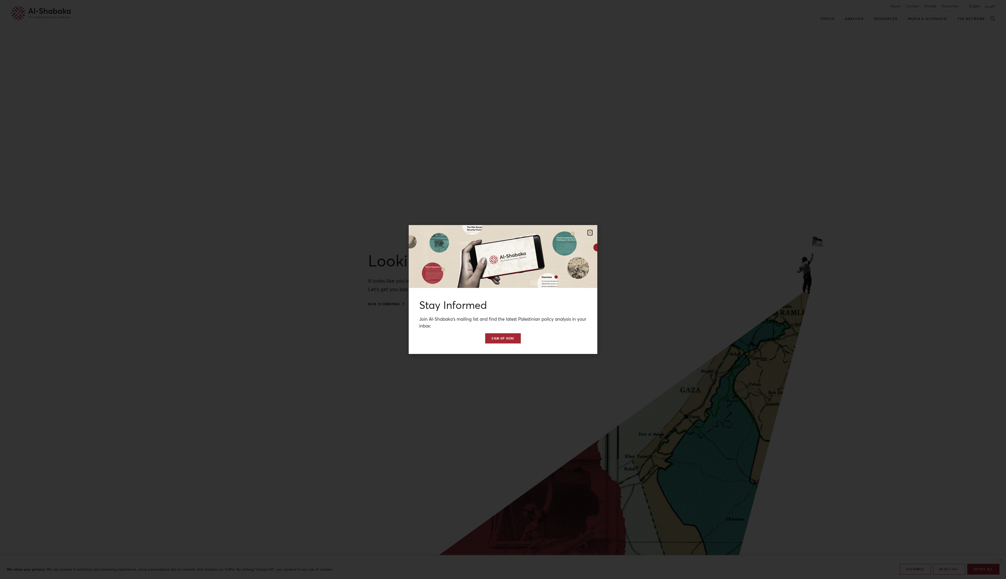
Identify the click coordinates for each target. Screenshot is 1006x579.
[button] (590, 232)
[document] (503, 289)
